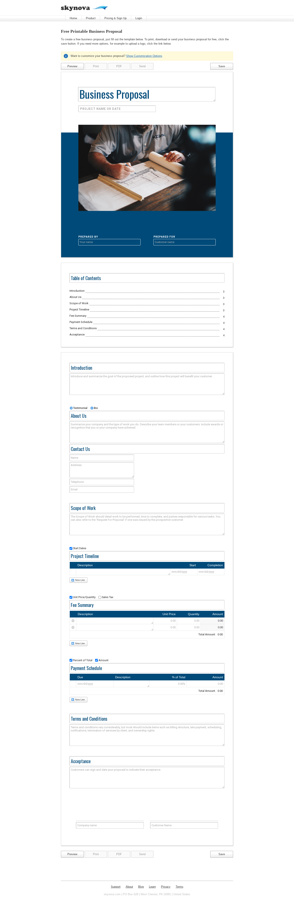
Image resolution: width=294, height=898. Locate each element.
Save (221, 66)
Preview (72, 66)
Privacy (165, 886)
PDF (119, 67)
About (129, 886)
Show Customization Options (144, 56)
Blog (141, 886)
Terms (179, 886)
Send (142, 67)
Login (138, 18)
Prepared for (164, 236)
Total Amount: (210, 634)
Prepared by (88, 236)
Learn (152, 886)
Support (116, 886)
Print (96, 67)
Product (91, 18)
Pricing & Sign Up (115, 18)
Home (73, 18)
